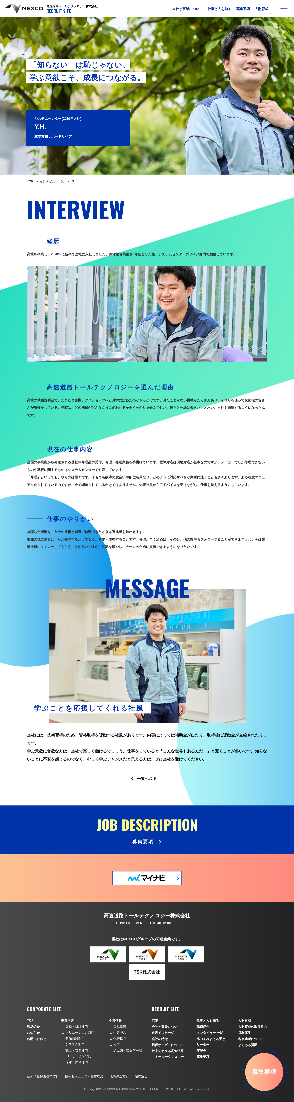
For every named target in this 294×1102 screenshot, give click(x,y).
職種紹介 (203, 1026)
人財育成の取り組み (252, 1026)
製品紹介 (33, 1026)
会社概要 (119, 1026)
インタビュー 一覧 (210, 1032)
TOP (30, 181)
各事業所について (251, 1039)
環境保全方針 (119, 1076)
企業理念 (119, 1032)
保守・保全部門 (76, 1062)
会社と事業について (187, 9)
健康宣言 (141, 1076)
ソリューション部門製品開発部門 (79, 1035)
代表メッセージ (163, 1032)
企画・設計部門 (76, 1026)
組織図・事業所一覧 (127, 1050)
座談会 (201, 1050)
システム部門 (75, 1044)
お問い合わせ (36, 1039)
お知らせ (33, 1032)
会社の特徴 (160, 1039)
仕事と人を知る (219, 9)
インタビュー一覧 (52, 181)
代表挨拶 (119, 1038)
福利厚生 (244, 1032)
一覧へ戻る (147, 779)
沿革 (116, 1044)
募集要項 (243, 9)
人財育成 (261, 9)
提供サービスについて (168, 1045)
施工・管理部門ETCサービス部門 (78, 1053)
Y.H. (73, 181)
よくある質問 (247, 1045)
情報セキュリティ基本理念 (84, 1076)
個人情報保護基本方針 (43, 1076)
